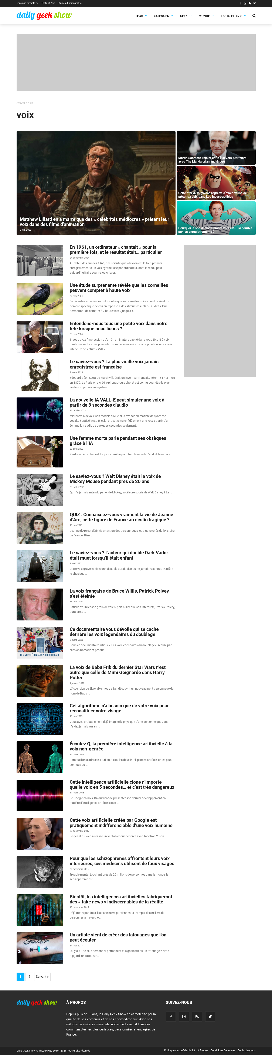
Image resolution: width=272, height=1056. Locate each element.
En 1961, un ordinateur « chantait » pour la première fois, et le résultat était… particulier (116, 249)
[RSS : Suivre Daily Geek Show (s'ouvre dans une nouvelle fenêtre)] (250, 4)
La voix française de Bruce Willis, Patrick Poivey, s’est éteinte (120, 593)
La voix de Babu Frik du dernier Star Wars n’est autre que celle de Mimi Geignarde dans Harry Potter (118, 672)
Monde (204, 16)
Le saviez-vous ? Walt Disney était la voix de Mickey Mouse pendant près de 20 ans (115, 479)
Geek (184, 16)
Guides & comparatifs (70, 3)
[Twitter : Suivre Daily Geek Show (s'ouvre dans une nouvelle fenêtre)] (254, 4)
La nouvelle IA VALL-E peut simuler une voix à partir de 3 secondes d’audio (117, 402)
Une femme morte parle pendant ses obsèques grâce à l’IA (118, 441)
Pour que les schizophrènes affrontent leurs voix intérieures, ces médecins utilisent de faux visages (122, 861)
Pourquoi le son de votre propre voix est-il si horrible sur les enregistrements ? (215, 230)
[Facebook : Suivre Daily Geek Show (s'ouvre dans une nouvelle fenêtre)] (241, 4)
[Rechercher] (254, 16)
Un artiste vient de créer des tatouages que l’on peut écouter (118, 937)
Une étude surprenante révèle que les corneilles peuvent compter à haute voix (119, 288)
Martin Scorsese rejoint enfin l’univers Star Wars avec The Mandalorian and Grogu (212, 159)
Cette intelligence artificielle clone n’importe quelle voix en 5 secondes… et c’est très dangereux (122, 784)
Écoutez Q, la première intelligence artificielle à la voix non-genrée (121, 746)
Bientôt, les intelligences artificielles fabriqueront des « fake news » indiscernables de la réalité (121, 899)
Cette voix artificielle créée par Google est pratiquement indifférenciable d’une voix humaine (121, 822)
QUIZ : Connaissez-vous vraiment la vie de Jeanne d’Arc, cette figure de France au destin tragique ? (121, 517)
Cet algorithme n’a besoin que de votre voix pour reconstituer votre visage (119, 708)
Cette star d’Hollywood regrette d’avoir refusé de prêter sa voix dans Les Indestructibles (212, 195)
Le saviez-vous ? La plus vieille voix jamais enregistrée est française (114, 364)
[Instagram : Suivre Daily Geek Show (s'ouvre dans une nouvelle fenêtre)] (245, 4)
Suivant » (42, 977)
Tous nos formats (26, 3)
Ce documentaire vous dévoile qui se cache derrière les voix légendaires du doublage (114, 632)
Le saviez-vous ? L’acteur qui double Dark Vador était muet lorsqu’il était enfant (119, 555)
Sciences (161, 16)
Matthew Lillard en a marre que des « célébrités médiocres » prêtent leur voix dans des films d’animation (94, 222)
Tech (139, 16)
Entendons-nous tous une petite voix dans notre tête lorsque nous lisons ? (118, 326)
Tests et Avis (48, 3)
